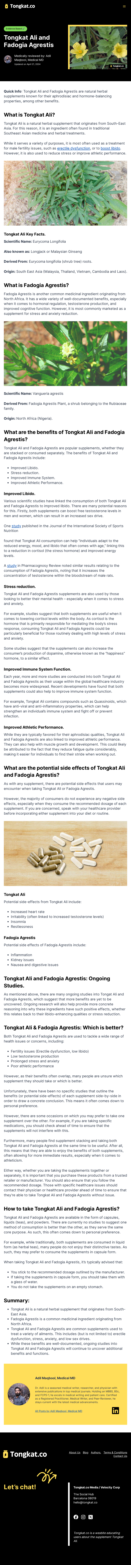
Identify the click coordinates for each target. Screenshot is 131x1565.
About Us (74, 1452)
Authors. (96, 1452)
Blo (85, 1452)
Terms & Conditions (115, 1452)
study (16, 526)
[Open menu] (124, 6)
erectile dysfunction (73, 148)
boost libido (110, 148)
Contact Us (120, 1456)
